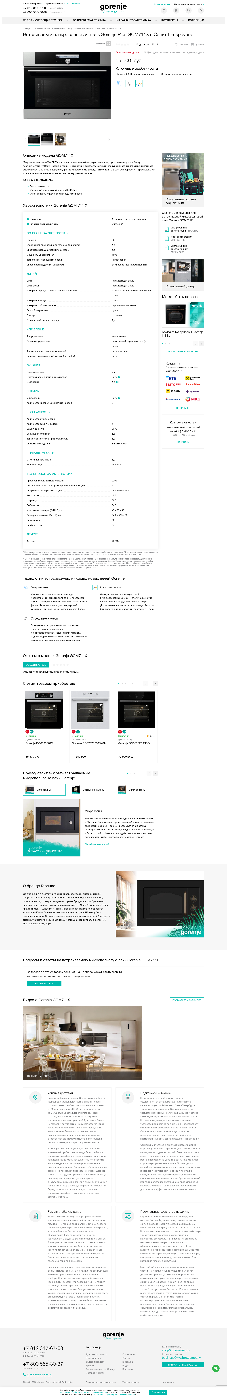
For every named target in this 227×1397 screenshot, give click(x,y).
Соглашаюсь (158, 1392)
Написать (183, 442)
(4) (154, 736)
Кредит (90, 1365)
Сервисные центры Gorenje (100, 1369)
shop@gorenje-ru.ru (176, 1350)
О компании (128, 1354)
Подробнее (183, 408)
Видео (125, 1365)
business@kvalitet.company (181, 1357)
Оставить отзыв (36, 665)
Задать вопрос (44, 983)
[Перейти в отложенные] (164, 10)
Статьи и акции (162, 4)
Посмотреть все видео (186, 1000)
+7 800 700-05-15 (72, 3)
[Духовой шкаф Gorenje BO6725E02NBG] (136, 709)
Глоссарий (127, 1362)
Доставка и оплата (96, 1354)
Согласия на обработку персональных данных (114, 1394)
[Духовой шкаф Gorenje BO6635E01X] (44, 709)
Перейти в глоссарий (97, 844)
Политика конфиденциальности (101, 1382)
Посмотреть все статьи (183, 351)
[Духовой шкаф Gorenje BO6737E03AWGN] (90, 709)
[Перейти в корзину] (188, 10)
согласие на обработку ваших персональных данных (83, 1392)
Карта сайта (168, 1382)
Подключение (93, 1358)
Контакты (127, 1369)
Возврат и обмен (95, 1373)
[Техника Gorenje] (113, 8)
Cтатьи (126, 1358)
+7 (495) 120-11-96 (183, 431)
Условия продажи (95, 1362)
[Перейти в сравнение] (176, 10)
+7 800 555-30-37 (35, 12)
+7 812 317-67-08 (35, 8)
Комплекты (169, 20)
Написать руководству (183, 1365)
